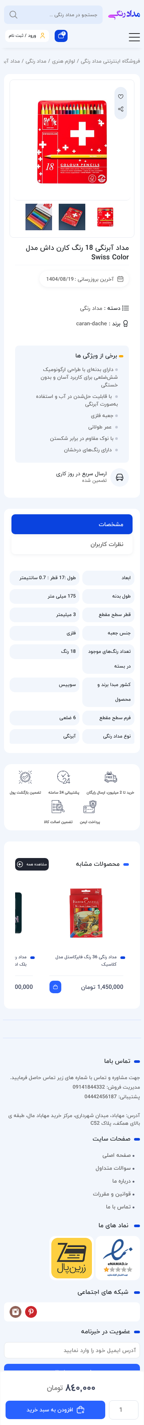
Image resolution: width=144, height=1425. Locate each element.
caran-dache (91, 324)
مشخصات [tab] (111, 524)
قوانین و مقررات (112, 1194)
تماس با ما (118, 1207)
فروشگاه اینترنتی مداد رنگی (110, 61)
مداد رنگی (35, 61)
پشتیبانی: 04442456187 (112, 1096)
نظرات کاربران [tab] (106, 544)
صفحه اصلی (116, 1155)
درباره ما (121, 1181)
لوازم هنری (63, 61)
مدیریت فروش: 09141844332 (106, 1087)
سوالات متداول (113, 1168)
